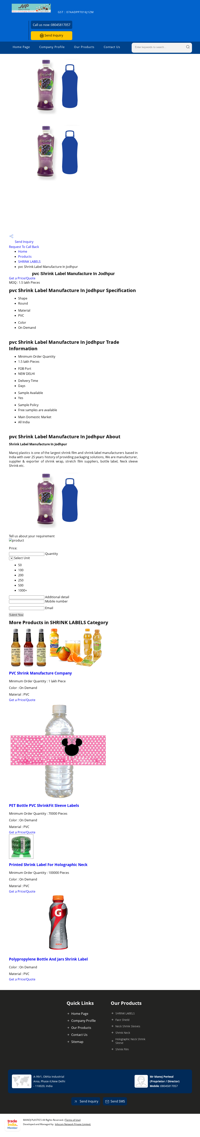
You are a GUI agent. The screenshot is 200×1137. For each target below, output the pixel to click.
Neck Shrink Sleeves (127, 1026)
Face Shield (122, 1020)
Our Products (84, 47)
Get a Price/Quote (22, 278)
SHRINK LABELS (29, 261)
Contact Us (112, 47)
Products (25, 256)
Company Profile (52, 47)
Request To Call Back (24, 247)
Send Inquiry (53, 35)
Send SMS (118, 1101)
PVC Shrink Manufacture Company (40, 673)
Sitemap (77, 1042)
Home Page (21, 47)
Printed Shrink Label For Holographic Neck (48, 864)
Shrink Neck (122, 1033)
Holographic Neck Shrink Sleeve (130, 1041)
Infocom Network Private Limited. (73, 1124)
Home (22, 251)
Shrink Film (122, 1049)
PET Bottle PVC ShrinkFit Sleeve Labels (44, 805)
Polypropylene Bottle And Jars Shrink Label (48, 959)
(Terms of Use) (72, 1120)
